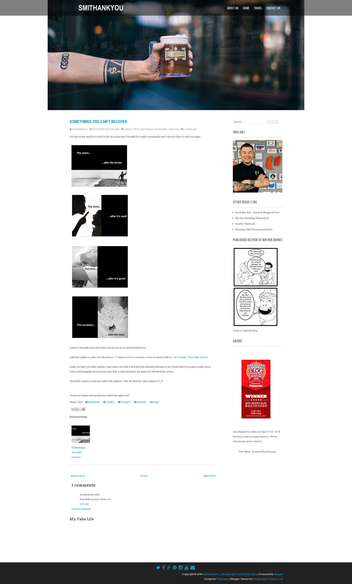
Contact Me (273, 8)
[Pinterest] (175, 567)
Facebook (94, 402)
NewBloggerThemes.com (268, 579)
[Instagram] (181, 567)
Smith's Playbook (245, 223)
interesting (146, 129)
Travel (258, 8)
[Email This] (73, 409)
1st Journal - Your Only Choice (191, 357)
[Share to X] (80, 409)
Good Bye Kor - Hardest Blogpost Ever (257, 212)
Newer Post (78, 475)
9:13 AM (84, 504)
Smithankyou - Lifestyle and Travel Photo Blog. (230, 574)
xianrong (173, 129)
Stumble (141, 402)
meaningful (160, 129)
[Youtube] (186, 567)
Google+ (125, 402)
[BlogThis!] (76, 409)
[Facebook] (163, 567)
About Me (233, 8)
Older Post (209, 475)
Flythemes (222, 579)
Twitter (110, 402)
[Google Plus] (169, 567)
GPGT (136, 129)
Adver (128, 129)
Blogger (271, 451)
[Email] (192, 567)
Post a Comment (81, 508)
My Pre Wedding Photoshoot (252, 218)
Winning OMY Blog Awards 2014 (253, 229)
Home (246, 8)
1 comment (190, 129)
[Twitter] (158, 567)
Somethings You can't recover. (99, 121)
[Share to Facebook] (83, 409)
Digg (156, 402)
